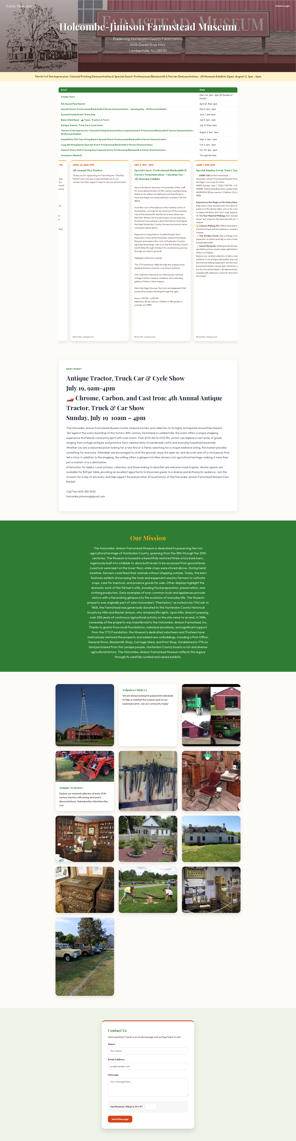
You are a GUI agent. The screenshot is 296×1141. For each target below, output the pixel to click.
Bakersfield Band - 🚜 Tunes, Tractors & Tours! (85, 120)
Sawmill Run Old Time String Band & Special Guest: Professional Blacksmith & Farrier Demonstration (113, 139)
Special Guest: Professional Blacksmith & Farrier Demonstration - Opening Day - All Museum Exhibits (114, 109)
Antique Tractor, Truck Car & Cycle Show (82, 125)
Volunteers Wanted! (71, 155)
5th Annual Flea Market (73, 103)
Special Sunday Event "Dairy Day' (78, 114)
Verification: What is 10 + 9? (126, 1106)
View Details (234, 336)
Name (111, 1044)
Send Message (120, 1119)
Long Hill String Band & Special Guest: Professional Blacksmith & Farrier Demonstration (107, 144)
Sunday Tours (68, 96)
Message (113, 1074)
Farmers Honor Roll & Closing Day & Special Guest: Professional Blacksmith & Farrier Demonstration (113, 150)
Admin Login (282, 5)
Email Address (116, 1059)
